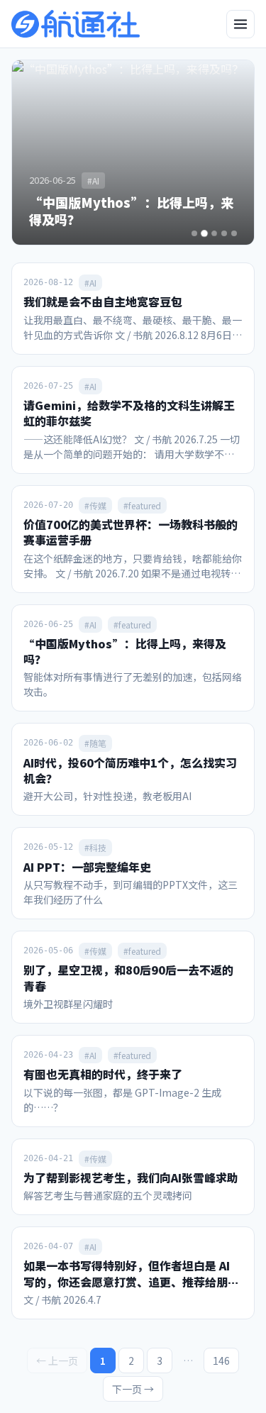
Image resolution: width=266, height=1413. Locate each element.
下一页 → (133, 1389)
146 (221, 1360)
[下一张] (231, 152)
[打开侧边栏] (240, 24)
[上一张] (35, 152)
